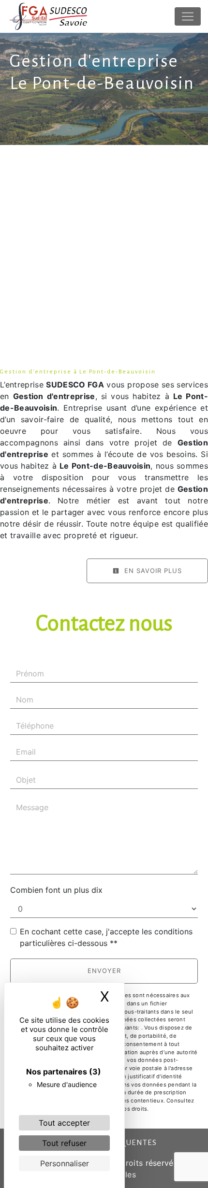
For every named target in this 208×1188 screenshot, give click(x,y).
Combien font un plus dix (56, 890)
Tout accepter (64, 1123)
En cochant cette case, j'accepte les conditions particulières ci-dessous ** (106, 937)
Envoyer (104, 970)
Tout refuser (64, 1143)
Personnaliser (64, 1163)
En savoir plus (152, 570)
